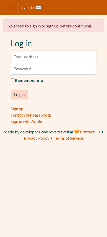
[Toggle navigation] (11, 8)
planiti (27, 7)
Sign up (17, 108)
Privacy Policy (36, 137)
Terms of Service (68, 137)
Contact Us (90, 131)
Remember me (29, 80)
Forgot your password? (31, 114)
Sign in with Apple (26, 121)
